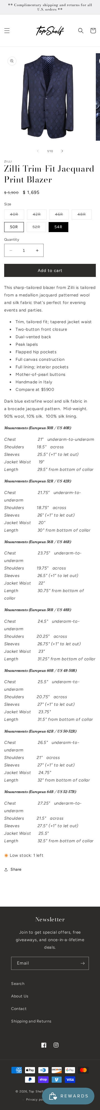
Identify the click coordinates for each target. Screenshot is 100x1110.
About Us (20, 996)
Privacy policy (37, 1099)
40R (17, 216)
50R (14, 227)
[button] (7, 31)
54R (58, 227)
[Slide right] (62, 151)
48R (85, 216)
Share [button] (16, 869)
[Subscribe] (82, 963)
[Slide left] (38, 151)
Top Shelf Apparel (43, 1091)
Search (18, 983)
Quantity (11, 239)
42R (40, 216)
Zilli (8, 161)
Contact (18, 1008)
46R (62, 216)
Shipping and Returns (31, 1021)
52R (39, 228)
